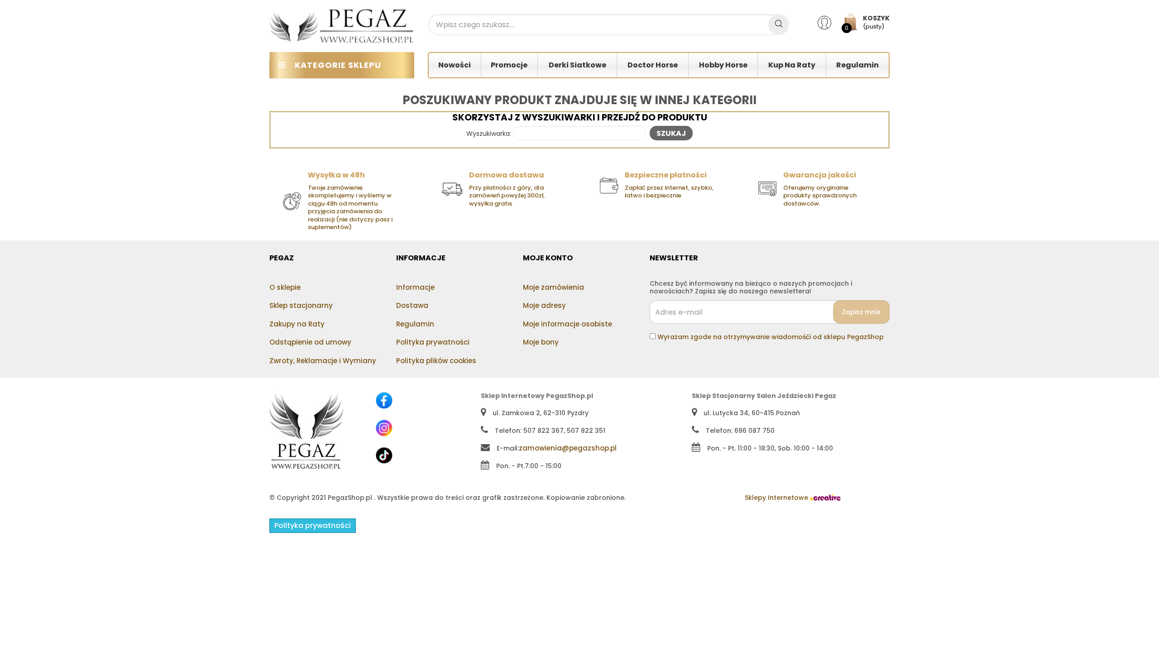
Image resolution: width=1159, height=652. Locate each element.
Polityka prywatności (432, 342)
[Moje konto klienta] (830, 22)
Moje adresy (544, 305)
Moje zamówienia (553, 287)
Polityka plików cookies (436, 360)
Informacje (415, 287)
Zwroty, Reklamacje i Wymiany (322, 360)
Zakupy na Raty (297, 324)
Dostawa (412, 305)
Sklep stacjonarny (301, 305)
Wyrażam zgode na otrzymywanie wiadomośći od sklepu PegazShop (770, 336)
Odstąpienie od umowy (310, 342)
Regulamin (415, 324)
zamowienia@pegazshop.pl (568, 448)
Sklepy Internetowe (777, 497)
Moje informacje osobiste (567, 324)
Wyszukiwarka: (488, 134)
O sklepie (285, 287)
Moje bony (541, 342)
